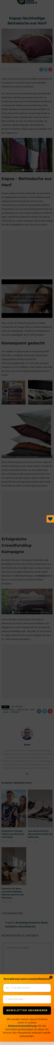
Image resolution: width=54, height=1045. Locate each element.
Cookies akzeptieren (27, 1021)
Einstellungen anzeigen (27, 1037)
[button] (49, 991)
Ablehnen (27, 1029)
